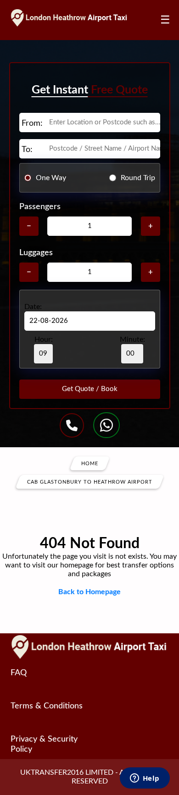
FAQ (19, 673)
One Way (51, 177)
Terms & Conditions (47, 706)
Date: (33, 306)
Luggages (36, 253)
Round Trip (138, 177)
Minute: (132, 339)
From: (32, 123)
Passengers (40, 207)
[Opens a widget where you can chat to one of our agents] (144, 778)
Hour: (43, 339)
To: (27, 150)
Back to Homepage (89, 592)
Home (89, 463)
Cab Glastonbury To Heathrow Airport (89, 482)
